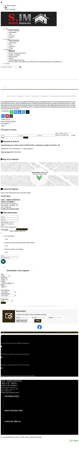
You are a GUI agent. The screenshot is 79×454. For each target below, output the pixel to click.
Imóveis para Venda (11, 416)
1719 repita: (5, 230)
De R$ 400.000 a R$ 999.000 (14, 432)
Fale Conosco (9, 407)
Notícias (10, 58)
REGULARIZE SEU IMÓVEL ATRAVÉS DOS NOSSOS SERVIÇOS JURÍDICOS (35, 62)
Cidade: (3, 281)
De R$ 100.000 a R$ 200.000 (14, 428)
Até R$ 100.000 (10, 427)
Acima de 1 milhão (11, 434)
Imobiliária (8, 401)
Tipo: (2, 274)
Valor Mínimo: (5, 290)
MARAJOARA (11, 121)
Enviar (3, 303)
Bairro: (3, 285)
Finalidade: (4, 278)
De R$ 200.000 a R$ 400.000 (14, 430)
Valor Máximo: (5, 294)
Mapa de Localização (12, 403)
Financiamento (12, 56)
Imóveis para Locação (12, 418)
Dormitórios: (4, 299)
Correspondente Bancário (16, 60)
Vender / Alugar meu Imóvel (14, 405)
